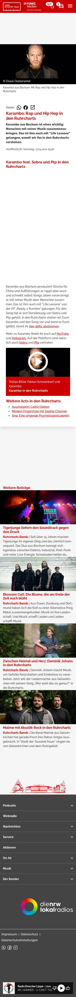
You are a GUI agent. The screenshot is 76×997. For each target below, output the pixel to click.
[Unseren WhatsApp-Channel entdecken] (3, 947)
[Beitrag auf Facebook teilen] (25, 107)
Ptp (36, 342)
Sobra (23, 342)
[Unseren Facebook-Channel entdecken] (9, 947)
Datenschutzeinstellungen (19, 940)
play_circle (61, 988)
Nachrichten (11, 826)
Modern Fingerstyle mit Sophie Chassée (39, 411)
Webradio (10, 816)
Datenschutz (29, 934)
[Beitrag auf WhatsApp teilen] (19, 107)
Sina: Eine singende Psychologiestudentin (40, 415)
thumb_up (68, 988)
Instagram (19, 338)
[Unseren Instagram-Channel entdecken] (15, 947)
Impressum (9, 934)
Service (8, 837)
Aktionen (9, 847)
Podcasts (9, 805)
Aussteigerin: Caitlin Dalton (30, 407)
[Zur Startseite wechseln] (12, 6)
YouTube (62, 333)
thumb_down (54, 988)
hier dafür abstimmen (44, 326)
